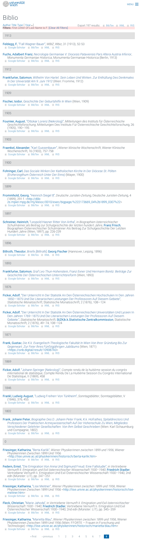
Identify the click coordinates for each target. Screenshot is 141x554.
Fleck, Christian (13, 503)
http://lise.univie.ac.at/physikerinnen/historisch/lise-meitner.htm (70, 491)
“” (32, 44)
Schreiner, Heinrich (15, 222)
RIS (132, 25)
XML (121, 25)
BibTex (110, 25)
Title (14, 25)
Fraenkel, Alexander (16, 148)
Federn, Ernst (12, 466)
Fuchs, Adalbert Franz (17, 54)
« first (33, 536)
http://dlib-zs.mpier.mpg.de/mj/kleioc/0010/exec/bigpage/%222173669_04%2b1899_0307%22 (63, 200)
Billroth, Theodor (14, 251)
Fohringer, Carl (13, 171)
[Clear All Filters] (58, 28)
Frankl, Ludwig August (18, 396)
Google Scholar (16, 47)
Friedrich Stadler (118, 470)
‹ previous (47, 536)
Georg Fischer (57, 251)
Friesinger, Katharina (17, 450)
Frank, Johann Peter (16, 419)
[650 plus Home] (70, 4)
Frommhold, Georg (16, 195)
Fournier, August (14, 121)
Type (20, 25)
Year (28, 25)
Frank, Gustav (12, 343)
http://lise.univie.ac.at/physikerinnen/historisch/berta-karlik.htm (52, 456)
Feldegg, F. (10, 44)
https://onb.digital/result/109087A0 (33, 350)
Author (7, 25)
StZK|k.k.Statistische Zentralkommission (85, 319)
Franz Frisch (112, 225)
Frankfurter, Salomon (17, 77)
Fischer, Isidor (12, 101)
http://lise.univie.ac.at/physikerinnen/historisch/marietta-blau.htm (72, 526)
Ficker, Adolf (11, 295)
